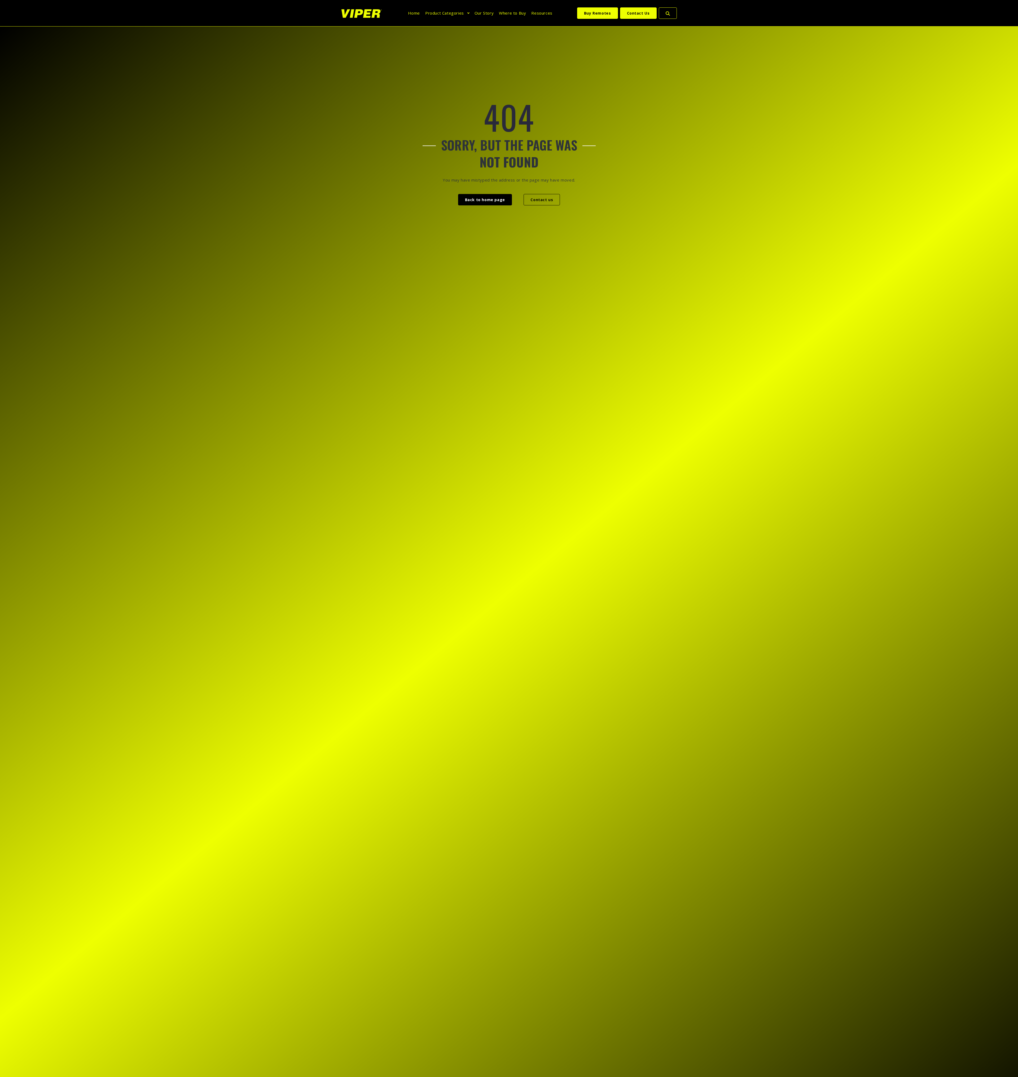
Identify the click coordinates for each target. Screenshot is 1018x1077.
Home (414, 13)
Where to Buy (512, 13)
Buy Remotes (597, 13)
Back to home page (485, 199)
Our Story (484, 13)
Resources (541, 13)
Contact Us (638, 13)
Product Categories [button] (444, 13)
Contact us (541, 199)
